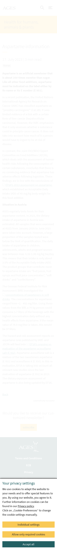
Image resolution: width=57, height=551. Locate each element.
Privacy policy (26, 506)
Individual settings (29, 524)
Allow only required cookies (28, 534)
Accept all (28, 544)
